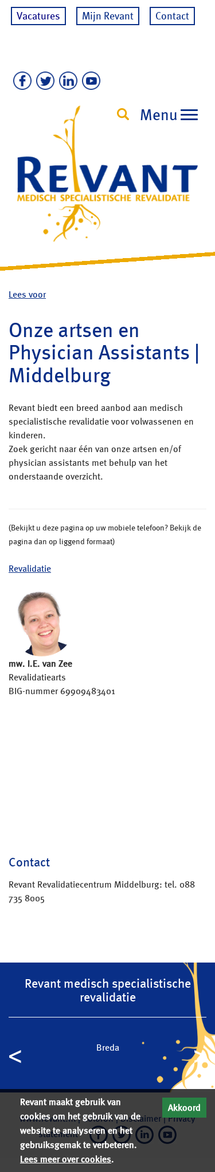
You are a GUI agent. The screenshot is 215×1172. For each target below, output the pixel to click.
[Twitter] (43, 81)
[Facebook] (20, 81)
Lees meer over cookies (65, 1159)
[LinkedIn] (65, 81)
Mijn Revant (108, 16)
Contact (172, 16)
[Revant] (107, 184)
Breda (107, 1047)
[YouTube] (88, 81)
